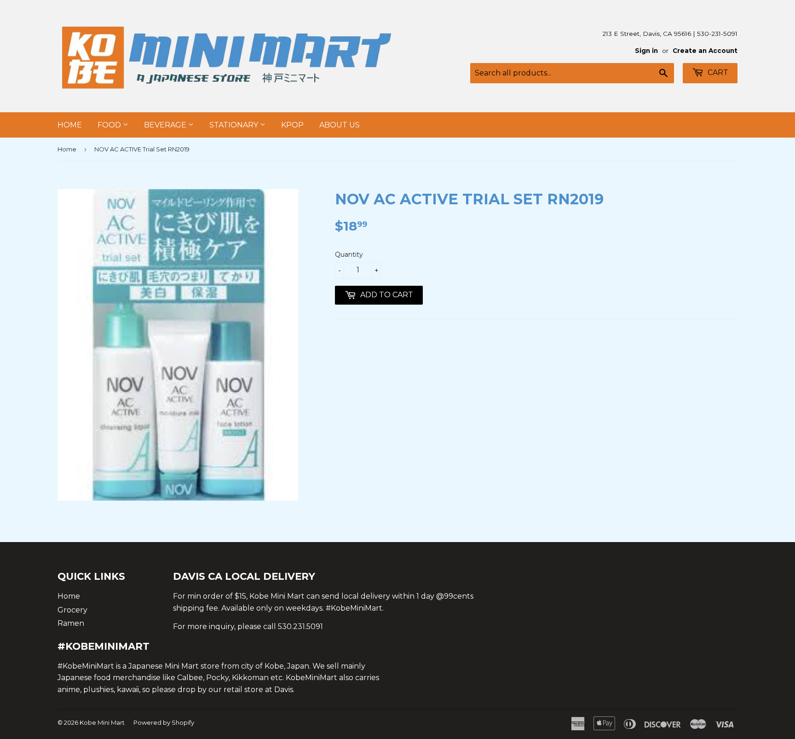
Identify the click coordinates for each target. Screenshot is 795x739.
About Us (339, 125)
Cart (717, 72)
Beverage (166, 125)
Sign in (646, 50)
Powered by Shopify (163, 722)
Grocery (72, 610)
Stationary (234, 125)
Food (110, 125)
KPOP (292, 125)
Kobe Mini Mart (102, 722)
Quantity (349, 254)
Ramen (71, 623)
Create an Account (705, 50)
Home (70, 125)
